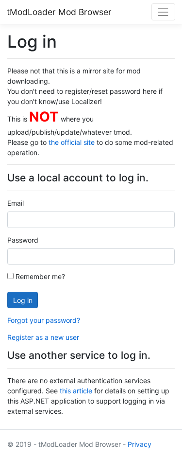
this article (76, 391)
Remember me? (39, 276)
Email (15, 203)
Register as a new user (43, 337)
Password (22, 240)
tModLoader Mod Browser (59, 12)
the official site (72, 142)
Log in (23, 300)
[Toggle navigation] (163, 11)
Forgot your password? (43, 320)
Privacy (139, 444)
